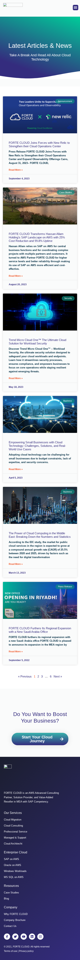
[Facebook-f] (7, 936)
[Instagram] (40, 936)
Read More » (16, 170)
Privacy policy (26, 951)
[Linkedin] (32, 936)
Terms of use (10, 951)
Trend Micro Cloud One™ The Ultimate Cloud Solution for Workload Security (37, 341)
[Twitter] (15, 936)
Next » (58, 676)
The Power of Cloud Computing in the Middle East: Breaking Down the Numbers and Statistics (40, 535)
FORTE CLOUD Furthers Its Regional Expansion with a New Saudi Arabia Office (40, 630)
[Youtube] (24, 936)
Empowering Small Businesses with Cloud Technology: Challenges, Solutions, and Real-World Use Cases (37, 446)
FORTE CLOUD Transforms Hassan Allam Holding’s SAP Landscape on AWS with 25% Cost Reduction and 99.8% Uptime (37, 237)
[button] (75, 7)
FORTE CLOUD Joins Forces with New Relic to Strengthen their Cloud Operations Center (39, 144)
